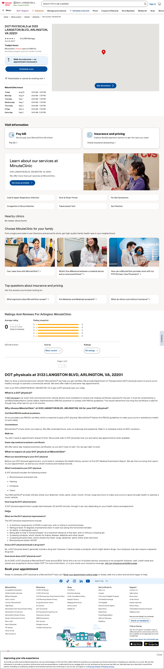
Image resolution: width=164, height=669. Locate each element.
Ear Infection (117, 206)
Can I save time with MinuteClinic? (23, 271)
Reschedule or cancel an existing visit (25, 78)
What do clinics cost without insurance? (129, 299)
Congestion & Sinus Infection (20, 206)
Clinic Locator (16, 17)
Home (6, 17)
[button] (105, 54)
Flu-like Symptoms (119, 197)
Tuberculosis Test (67, 206)
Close (159, 654)
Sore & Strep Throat (68, 197)
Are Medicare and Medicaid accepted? (77, 299)
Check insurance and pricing (100, 142)
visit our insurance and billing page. (121, 563)
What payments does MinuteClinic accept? (27, 299)
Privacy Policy (94, 666)
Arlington (36, 17)
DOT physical (13, 398)
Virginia (27, 17)
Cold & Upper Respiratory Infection (23, 197)
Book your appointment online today (81, 574)
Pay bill (12, 142)
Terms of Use (108, 666)
